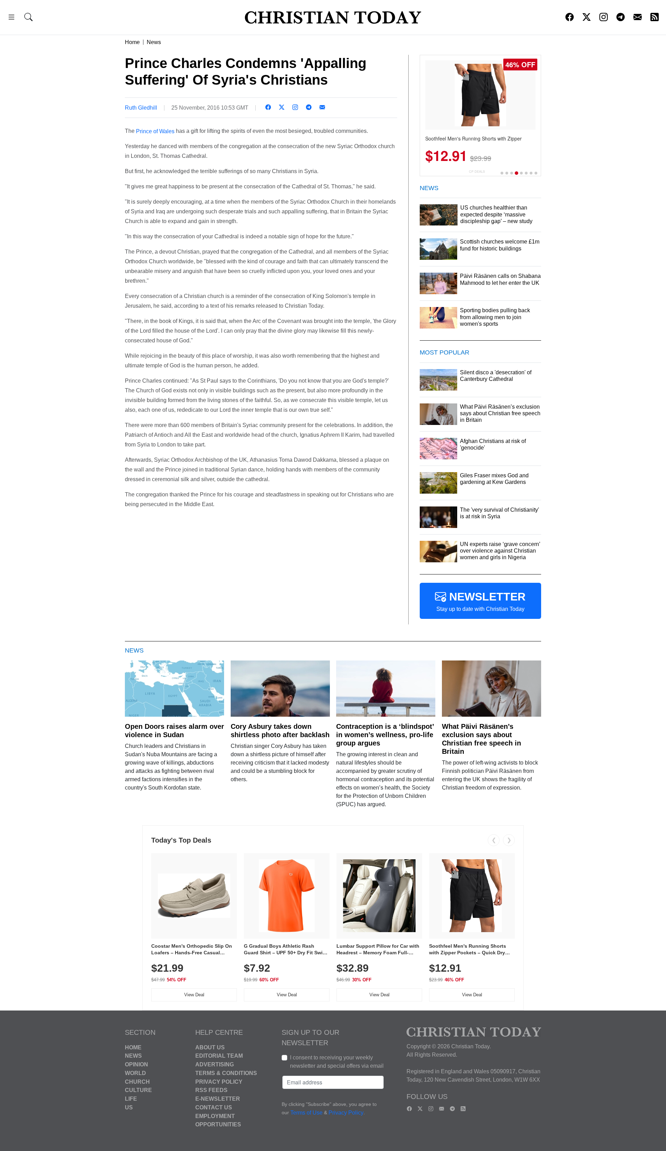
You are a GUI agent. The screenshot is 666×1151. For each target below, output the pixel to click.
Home (132, 42)
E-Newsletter (217, 1099)
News (154, 42)
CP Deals (477, 171)
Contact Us (213, 1107)
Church (137, 1081)
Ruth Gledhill (141, 108)
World (135, 1073)
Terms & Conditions (226, 1073)
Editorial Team (219, 1056)
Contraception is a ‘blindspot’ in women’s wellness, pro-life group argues (385, 735)
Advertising (214, 1064)
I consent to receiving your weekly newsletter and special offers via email (337, 1062)
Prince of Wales (155, 131)
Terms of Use (306, 1113)
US (129, 1107)
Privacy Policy (218, 1081)
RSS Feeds (211, 1090)
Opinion (136, 1064)
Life (131, 1099)
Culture (138, 1090)
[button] (11, 18)
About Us (210, 1047)
